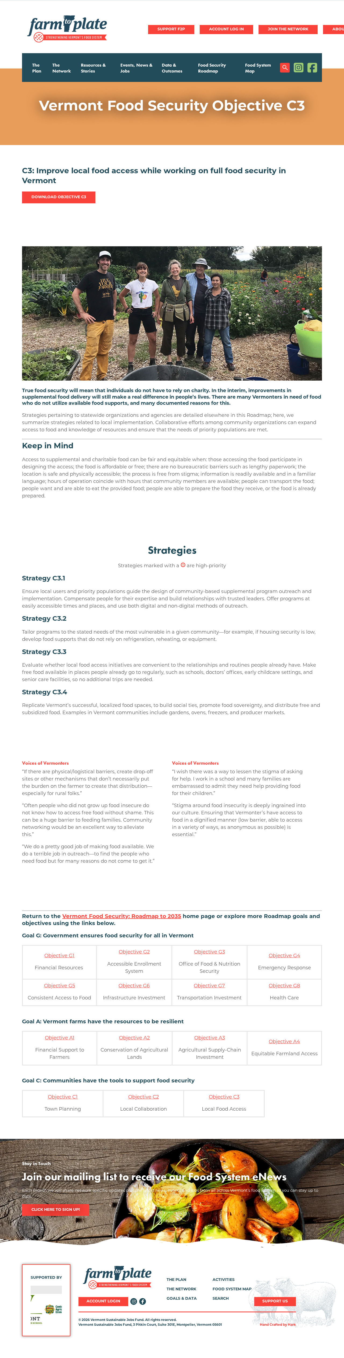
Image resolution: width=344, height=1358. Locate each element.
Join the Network (288, 29)
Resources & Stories (93, 68)
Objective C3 (224, 1097)
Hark (292, 1325)
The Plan (36, 68)
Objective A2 (134, 1038)
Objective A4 (284, 1042)
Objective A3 (209, 1038)
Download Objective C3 (58, 197)
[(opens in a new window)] (46, 1309)
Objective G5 (59, 986)
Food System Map (258, 68)
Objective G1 (59, 956)
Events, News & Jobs (136, 68)
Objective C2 (143, 1097)
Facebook (312, 67)
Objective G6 (134, 986)
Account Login (103, 1301)
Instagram (298, 67)
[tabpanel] (172, 106)
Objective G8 (284, 986)
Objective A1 (59, 1038)
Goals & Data (182, 1299)
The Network (61, 68)
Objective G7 (209, 986)
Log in (226, 29)
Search (285, 68)
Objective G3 (209, 952)
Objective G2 (134, 952)
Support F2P (171, 29)
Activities (224, 1280)
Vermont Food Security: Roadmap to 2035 (121, 916)
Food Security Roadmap (212, 68)
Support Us (275, 1301)
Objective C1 (63, 1097)
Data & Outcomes (172, 68)
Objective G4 (284, 956)
